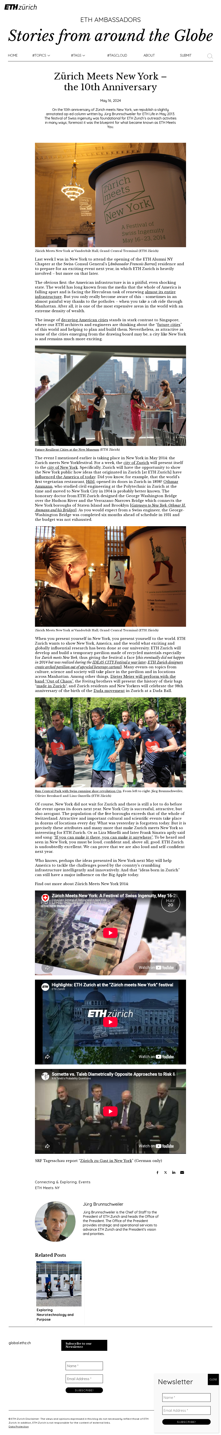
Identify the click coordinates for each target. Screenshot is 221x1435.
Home (13, 55)
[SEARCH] (211, 55)
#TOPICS (39, 55)
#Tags (76, 55)
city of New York (62, 467)
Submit (185, 55)
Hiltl (90, 481)
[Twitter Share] (165, 1172)
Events (85, 1182)
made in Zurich (51, 686)
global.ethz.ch (20, 1343)
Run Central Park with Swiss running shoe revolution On (78, 791)
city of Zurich (136, 463)
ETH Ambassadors (110, 20)
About (149, 55)
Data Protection (19, 1426)
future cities (168, 325)
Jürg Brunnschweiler (103, 1204)
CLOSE (213, 1379)
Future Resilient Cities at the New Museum (67, 449)
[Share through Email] (182, 1172)
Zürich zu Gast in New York (106, 1161)
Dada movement (109, 691)
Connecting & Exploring (56, 1182)
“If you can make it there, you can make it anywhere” (103, 837)
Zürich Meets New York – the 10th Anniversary (110, 82)
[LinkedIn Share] (174, 1172)
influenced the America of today (65, 477)
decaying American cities (84, 320)
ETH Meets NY (47, 1188)
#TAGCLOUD (117, 55)
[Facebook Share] (157, 1172)
